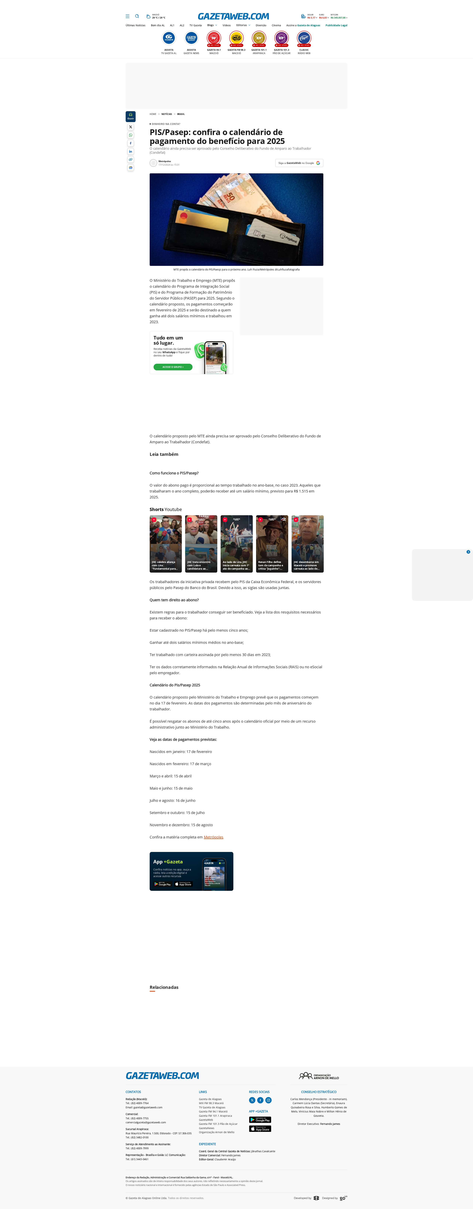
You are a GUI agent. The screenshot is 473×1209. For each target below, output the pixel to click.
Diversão (261, 25)
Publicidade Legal (336, 25)
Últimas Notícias (135, 25)
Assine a (303, 25)
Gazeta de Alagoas (210, 1099)
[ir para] (262, 1120)
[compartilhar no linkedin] (130, 151)
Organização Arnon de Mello (216, 1132)
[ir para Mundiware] (306, 1198)
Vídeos (227, 25)
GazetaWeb (206, 1119)
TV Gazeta (196, 25)
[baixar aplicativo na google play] (162, 884)
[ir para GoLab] (334, 1198)
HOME (153, 114)
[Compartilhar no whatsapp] (130, 135)
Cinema (276, 25)
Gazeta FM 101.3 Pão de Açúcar (218, 1124)
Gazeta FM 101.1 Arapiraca (215, 1115)
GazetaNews (206, 1128)
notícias (166, 114)
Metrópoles (213, 837)
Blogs (210, 25)
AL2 (182, 25)
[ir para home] (233, 16)
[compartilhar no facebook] (130, 143)
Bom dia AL (158, 25)
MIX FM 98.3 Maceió (211, 1103)
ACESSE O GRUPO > (173, 367)
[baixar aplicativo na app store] (183, 884)
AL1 (172, 25)
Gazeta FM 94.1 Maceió (213, 1111)
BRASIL (181, 114)
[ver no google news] (130, 167)
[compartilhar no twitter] (130, 127)
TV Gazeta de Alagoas (212, 1107)
